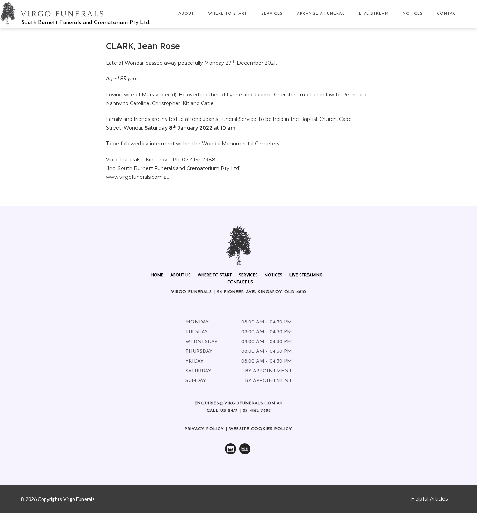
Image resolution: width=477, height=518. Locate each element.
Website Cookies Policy (260, 429)
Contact (448, 14)
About (186, 14)
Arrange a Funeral (321, 14)
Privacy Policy (204, 429)
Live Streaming (306, 275)
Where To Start (227, 14)
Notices (413, 14)
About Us (180, 275)
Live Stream (374, 14)
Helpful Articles (429, 499)
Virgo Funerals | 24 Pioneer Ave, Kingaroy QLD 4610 (238, 292)
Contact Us (240, 282)
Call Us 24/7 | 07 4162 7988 (239, 411)
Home (157, 275)
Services (272, 14)
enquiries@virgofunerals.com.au (239, 403)
